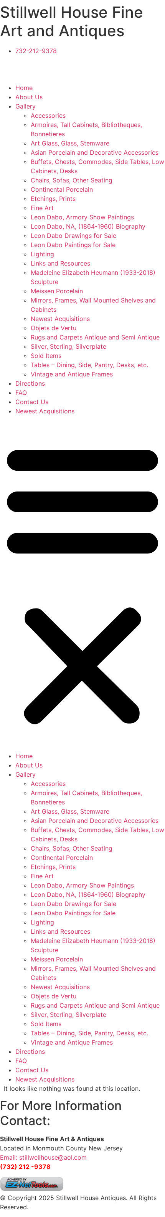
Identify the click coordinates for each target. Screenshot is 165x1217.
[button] (82, 583)
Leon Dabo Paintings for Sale (73, 245)
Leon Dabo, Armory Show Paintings (82, 217)
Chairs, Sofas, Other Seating (71, 180)
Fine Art (42, 208)
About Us (29, 97)
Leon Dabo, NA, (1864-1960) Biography (88, 226)
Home (24, 88)
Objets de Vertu (53, 328)
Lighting (42, 254)
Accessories (48, 115)
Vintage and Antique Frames (72, 374)
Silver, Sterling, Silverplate (68, 346)
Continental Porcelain (62, 189)
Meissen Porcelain (57, 291)
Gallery (25, 106)
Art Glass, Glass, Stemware (70, 143)
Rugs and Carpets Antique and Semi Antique (95, 337)
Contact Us (31, 402)
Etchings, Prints (53, 198)
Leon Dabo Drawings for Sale (73, 235)
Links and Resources (60, 263)
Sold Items (46, 355)
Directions (30, 383)
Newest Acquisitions (60, 319)
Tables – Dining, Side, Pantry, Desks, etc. (89, 365)
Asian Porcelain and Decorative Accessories (94, 152)
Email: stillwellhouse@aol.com (43, 1157)
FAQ (21, 392)
